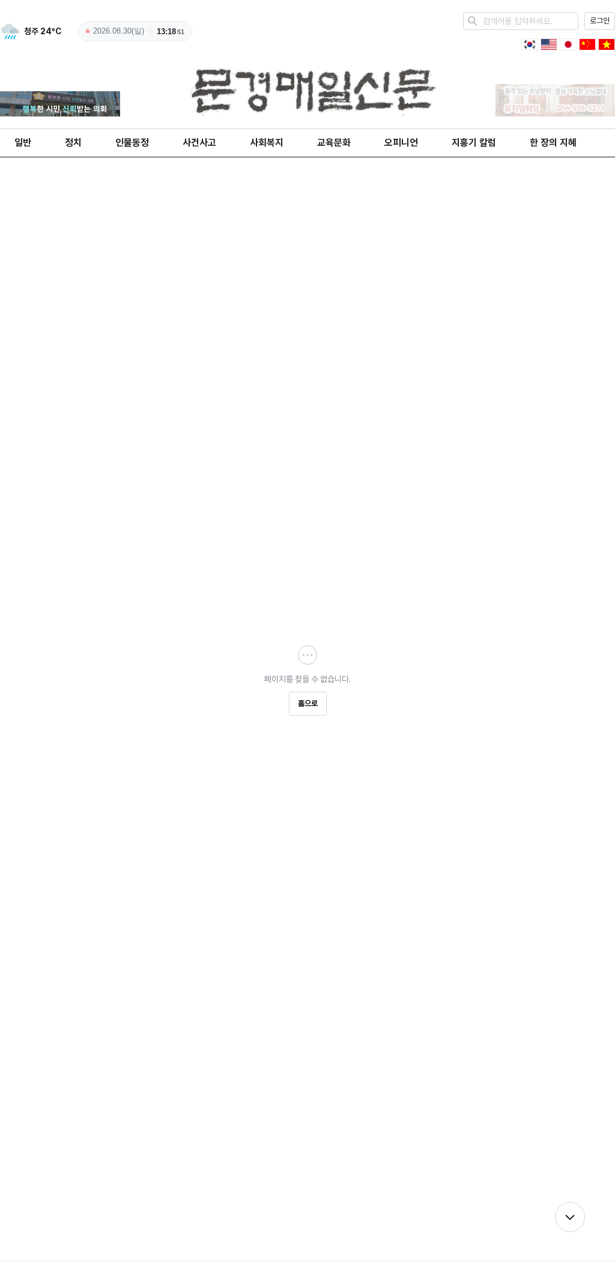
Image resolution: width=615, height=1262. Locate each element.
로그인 (600, 20)
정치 (73, 142)
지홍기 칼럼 (474, 142)
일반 (22, 142)
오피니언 (401, 142)
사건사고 (199, 142)
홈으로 (308, 703)
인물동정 (132, 142)
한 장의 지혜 (553, 142)
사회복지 (266, 142)
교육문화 (334, 142)
